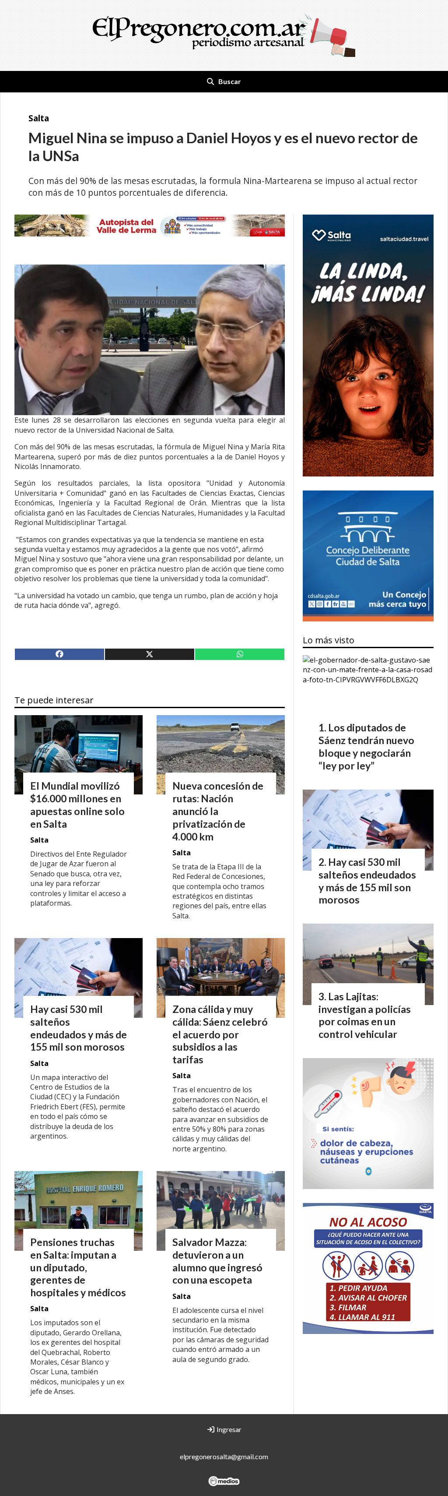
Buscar (229, 81)
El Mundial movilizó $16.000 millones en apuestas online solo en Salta (77, 804)
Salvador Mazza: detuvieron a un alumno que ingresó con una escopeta (217, 1261)
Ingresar (228, 1429)
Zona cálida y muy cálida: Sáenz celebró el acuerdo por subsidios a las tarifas (220, 1034)
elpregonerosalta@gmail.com (224, 1456)
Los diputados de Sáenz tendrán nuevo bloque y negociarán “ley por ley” (366, 746)
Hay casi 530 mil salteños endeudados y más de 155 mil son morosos (78, 1028)
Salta (38, 118)
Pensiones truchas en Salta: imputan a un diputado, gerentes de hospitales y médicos (78, 1267)
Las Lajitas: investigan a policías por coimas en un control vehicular (364, 1015)
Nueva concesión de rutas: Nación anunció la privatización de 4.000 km (217, 811)
